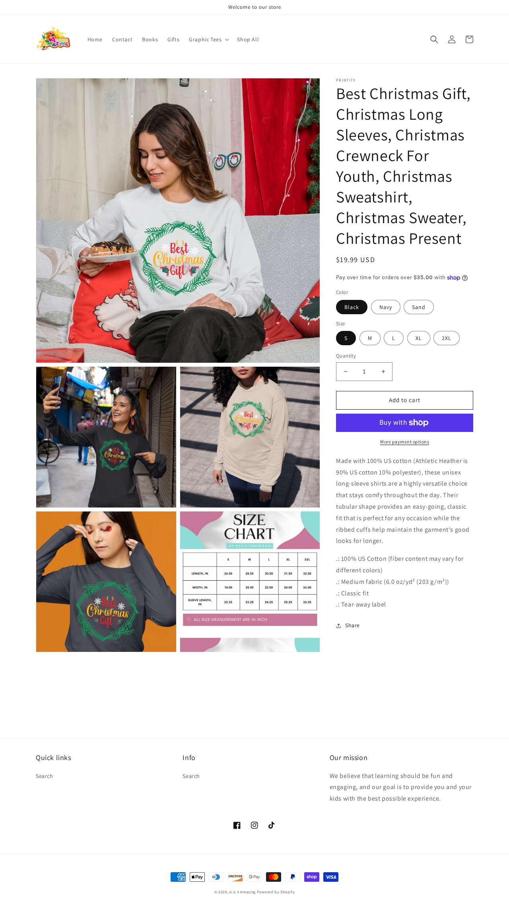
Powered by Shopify (276, 891)
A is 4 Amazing (242, 891)
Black (351, 307)
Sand (418, 307)
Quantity (346, 355)
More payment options (404, 442)
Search (44, 776)
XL (419, 338)
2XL (446, 338)
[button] (208, 39)
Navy (385, 307)
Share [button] (352, 625)
